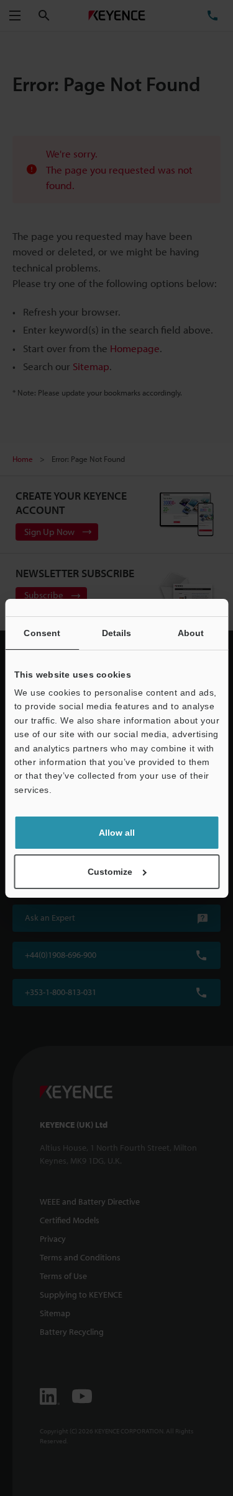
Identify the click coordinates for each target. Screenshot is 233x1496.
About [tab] (191, 633)
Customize (110, 872)
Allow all (117, 833)
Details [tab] (117, 633)
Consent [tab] (42, 633)
